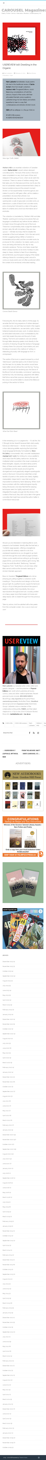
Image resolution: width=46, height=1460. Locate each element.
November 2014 (8, 1231)
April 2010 (6, 1418)
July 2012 (6, 1337)
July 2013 (6, 1284)
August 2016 (7, 1183)
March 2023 (6, 1005)
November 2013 (8, 1264)
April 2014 (6, 1245)
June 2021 (6, 1106)
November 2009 (8, 1442)
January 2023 (7, 1014)
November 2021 (8, 1082)
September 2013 (8, 1274)
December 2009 (8, 1438)
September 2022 (8, 1034)
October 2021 (7, 1086)
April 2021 (6, 1115)
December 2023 (8, 961)
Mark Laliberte (32, 724)
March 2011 (6, 1399)
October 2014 (7, 1236)
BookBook (34, 701)
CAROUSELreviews (21, 723)
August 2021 (7, 1096)
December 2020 (8, 1135)
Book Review (32, 73)
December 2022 (8, 1019)
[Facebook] (29, 733)
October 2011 (7, 1370)
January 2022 (7, 1072)
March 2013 (6, 1303)
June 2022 (6, 1048)
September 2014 (8, 1240)
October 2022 (7, 1029)
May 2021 (6, 1110)
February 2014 (7, 1255)
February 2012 (7, 1361)
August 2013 (7, 1279)
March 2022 (6, 1062)
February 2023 (7, 1009)
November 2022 (8, 1024)
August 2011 (6, 1380)
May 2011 (6, 1390)
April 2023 (6, 1000)
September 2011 (8, 1375)
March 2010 (6, 1423)
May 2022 (6, 1053)
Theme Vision (23, 1457)
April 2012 (6, 1351)
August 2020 (7, 1154)
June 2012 (6, 1341)
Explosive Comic (23, 704)
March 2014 (6, 1250)
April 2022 (6, 1058)
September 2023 (8, 976)
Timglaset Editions (22, 576)
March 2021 (6, 1120)
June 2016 (6, 1187)
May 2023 (6, 995)
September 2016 (8, 1178)
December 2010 (8, 1409)
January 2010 (7, 1433)
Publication (6, 75)
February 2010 (7, 1428)
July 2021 (6, 1101)
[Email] (38, 733)
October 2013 (7, 1269)
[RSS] (34, 733)
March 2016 (6, 1197)
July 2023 (6, 985)
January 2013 (7, 1313)
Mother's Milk (39, 724)
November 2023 (8, 966)
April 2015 (6, 1212)
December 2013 (8, 1260)
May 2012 (6, 1346)
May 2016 (6, 1192)
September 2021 (8, 1091)
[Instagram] (4, 3)
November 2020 (8, 1139)
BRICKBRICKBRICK (26, 696)
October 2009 (7, 1447)
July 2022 (6, 1043)
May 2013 (6, 1293)
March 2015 (6, 1216)
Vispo (11, 75)
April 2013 (6, 1298)
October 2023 (7, 971)
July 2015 (6, 1202)
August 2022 (7, 1038)
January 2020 (7, 1168)
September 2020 (8, 1149)
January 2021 (7, 1130)
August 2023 (7, 981)
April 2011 (6, 1394)
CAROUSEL (9, 723)
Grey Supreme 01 (17, 699)
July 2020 (6, 1159)
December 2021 (8, 1077)
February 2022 (7, 1067)
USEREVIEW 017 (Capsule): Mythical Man (10, 754)
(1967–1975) (10, 456)
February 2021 (7, 1125)
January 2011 (7, 1404)
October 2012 (7, 1327)
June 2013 (6, 1288)
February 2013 (7, 1308)
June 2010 (6, 1414)
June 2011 (6, 1385)
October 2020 (7, 1144)
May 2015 (6, 1207)
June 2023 (6, 990)
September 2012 (8, 1332)
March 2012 (6, 1356)
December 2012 (8, 1317)
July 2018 (6, 1173)
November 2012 (8, 1322)
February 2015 (7, 1221)
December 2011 (8, 1365)
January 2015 (7, 1226)
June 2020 (6, 1163)
